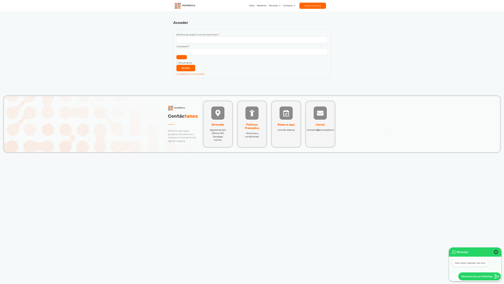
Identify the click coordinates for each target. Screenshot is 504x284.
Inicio (251, 5)
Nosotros (261, 5)
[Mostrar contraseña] (181, 57)
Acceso (186, 68)
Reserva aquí (286, 124)
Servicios (273, 5)
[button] (275, 6)
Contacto (288, 5)
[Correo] (320, 113)
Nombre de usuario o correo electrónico (203, 34)
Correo (320, 124)
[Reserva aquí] (286, 113)
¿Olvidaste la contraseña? (190, 74)
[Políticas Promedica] (252, 113)
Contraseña (188, 46)
